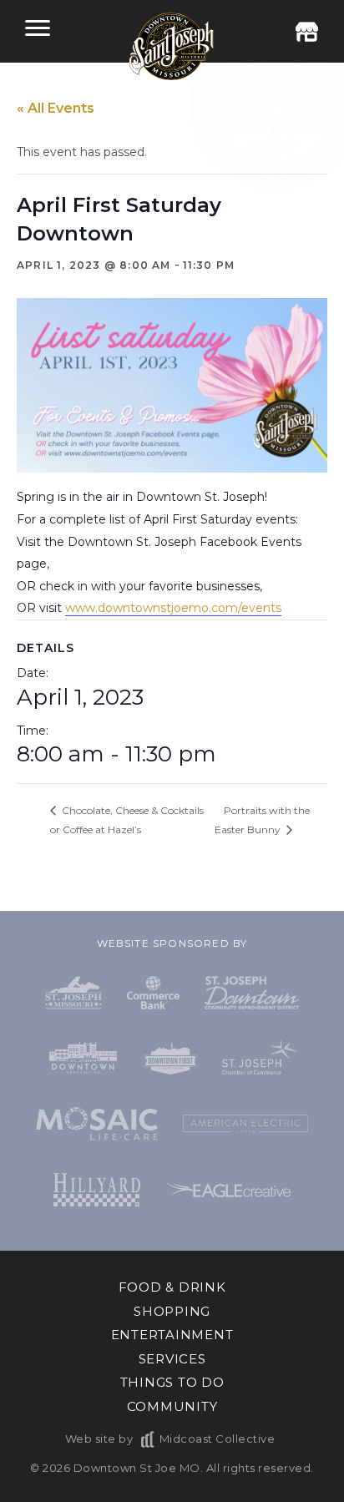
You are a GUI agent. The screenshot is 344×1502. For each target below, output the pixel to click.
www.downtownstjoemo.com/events (173, 607)
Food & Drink (172, 1287)
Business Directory (306, 31)
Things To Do (172, 1382)
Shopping (172, 1311)
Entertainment (172, 1335)
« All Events (55, 108)
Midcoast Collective (217, 1438)
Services (172, 1359)
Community (172, 1406)
